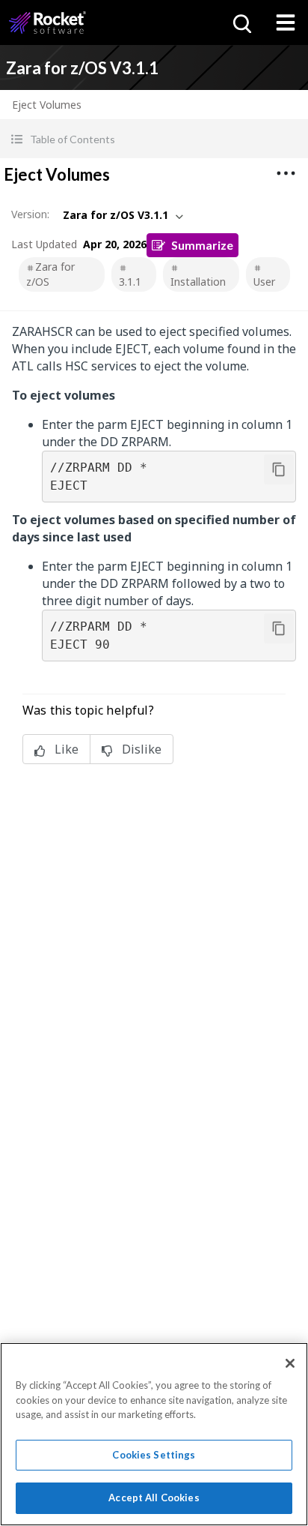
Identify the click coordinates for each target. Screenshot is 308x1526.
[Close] (290, 1363)
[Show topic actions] (286, 173)
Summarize (202, 245)
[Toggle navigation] (286, 22)
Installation (198, 281)
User (264, 281)
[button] (154, 139)
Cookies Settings (153, 1455)
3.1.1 (130, 281)
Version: (30, 214)
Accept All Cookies (153, 1498)
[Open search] (241, 22)
